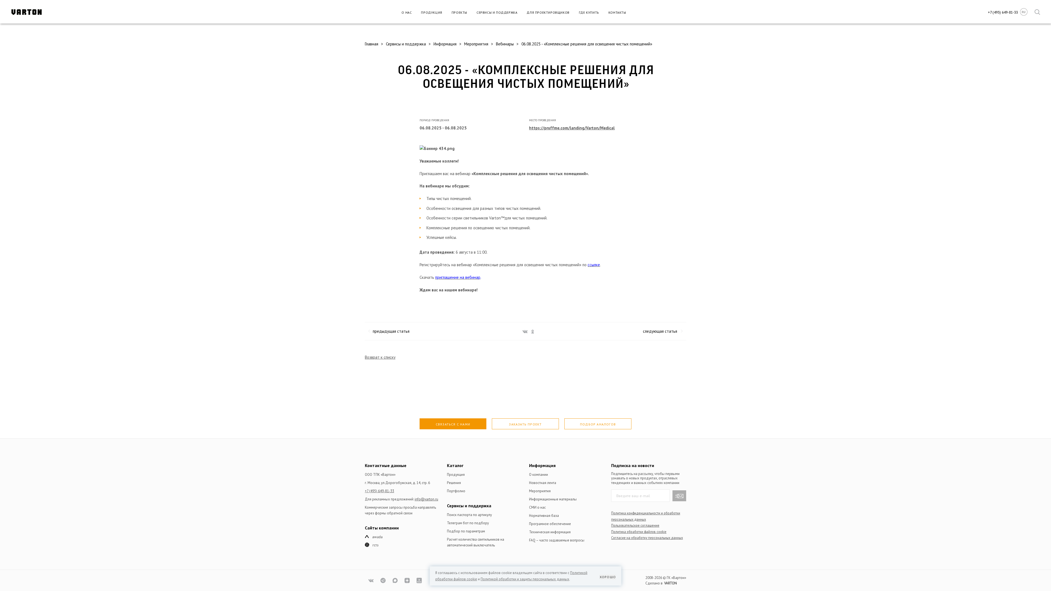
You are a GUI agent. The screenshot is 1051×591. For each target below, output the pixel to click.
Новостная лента (542, 482)
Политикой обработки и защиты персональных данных (525, 579)
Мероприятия (540, 491)
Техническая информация (550, 532)
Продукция (431, 12)
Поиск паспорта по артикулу (469, 514)
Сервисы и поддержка (497, 12)
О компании (538, 474)
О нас (407, 12)
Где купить (589, 12)
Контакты (617, 12)
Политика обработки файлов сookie (638, 531)
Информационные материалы (553, 499)
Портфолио (456, 491)
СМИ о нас (537, 507)
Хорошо (608, 577)
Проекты (459, 12)
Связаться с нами (453, 424)
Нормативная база (544, 515)
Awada (377, 537)
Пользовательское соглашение (635, 525)
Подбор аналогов (598, 424)
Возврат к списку (380, 357)
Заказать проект (525, 424)
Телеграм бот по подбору (468, 523)
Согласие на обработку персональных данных (647, 537)
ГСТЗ (376, 545)
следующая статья (660, 331)
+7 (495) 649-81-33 (379, 491)
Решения (454, 482)
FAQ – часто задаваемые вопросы (556, 540)
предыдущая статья (391, 331)
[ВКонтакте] (524, 331)
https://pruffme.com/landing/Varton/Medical (572, 128)
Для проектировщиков (548, 12)
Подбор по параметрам (466, 531)
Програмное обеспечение (550, 524)
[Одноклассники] (532, 331)
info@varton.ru (426, 499)
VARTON (670, 583)
